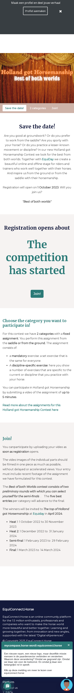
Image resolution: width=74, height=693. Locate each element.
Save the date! (14, 108)
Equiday (38, 513)
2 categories (38, 108)
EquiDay (48, 159)
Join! (55, 108)
